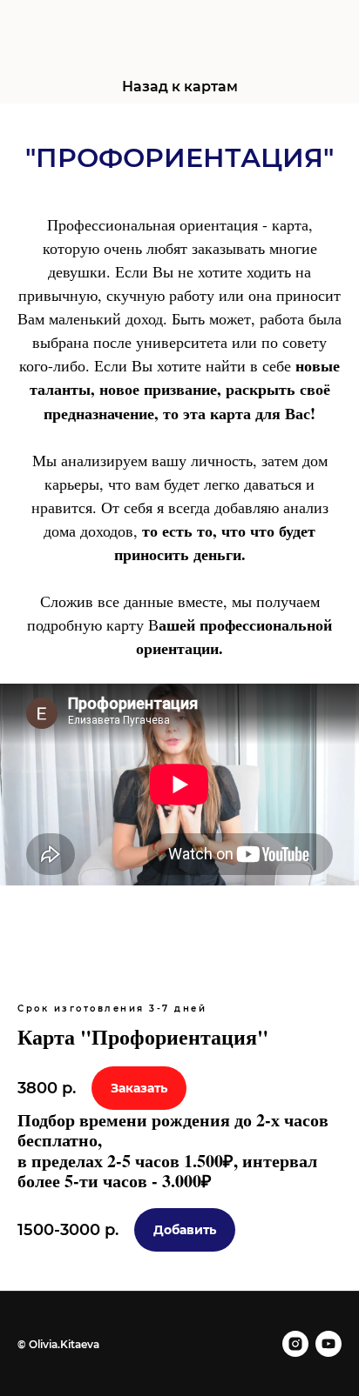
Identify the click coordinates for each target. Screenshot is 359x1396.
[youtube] (328, 1344)
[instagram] (295, 1344)
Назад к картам (180, 86)
